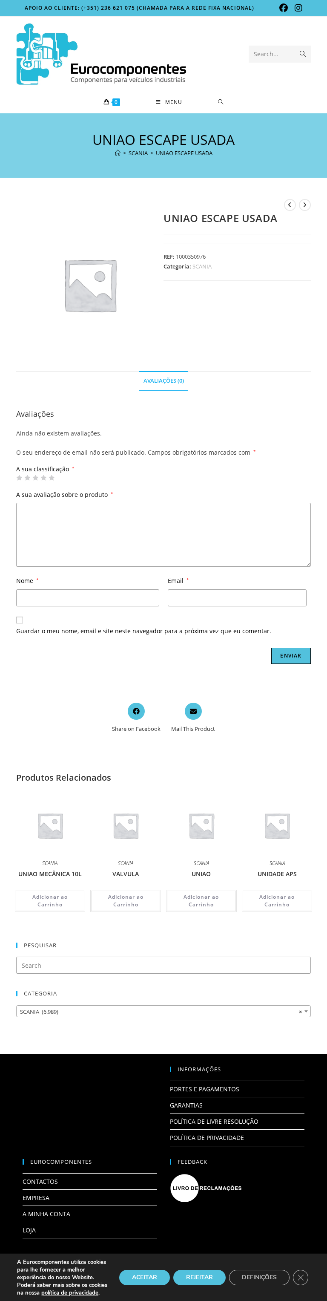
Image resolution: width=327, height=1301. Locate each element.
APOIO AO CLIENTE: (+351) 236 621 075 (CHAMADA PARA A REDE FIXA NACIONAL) (139, 8)
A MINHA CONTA (46, 1214)
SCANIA (202, 266)
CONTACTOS (40, 1181)
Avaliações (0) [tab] (163, 380)
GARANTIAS (186, 1105)
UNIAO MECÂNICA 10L (50, 874)
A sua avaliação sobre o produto (64, 494)
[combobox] (163, 1011)
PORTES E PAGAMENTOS (204, 1089)
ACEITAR (144, 1277)
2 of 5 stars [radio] (27, 478)
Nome (27, 581)
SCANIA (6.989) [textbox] (160, 1011)
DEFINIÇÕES (259, 1277)
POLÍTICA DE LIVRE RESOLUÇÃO (214, 1121)
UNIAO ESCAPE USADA (184, 153)
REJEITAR (199, 1277)
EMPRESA (36, 1198)
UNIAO (201, 874)
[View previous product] (290, 205)
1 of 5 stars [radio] (19, 478)
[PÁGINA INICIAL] (117, 153)
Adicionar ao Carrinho (50, 900)
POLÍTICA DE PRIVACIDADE (207, 1138)
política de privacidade (69, 1293)
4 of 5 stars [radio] (43, 478)
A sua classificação (45, 469)
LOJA (29, 1230)
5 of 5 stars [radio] (51, 478)
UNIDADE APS (277, 874)
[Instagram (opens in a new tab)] (296, 8)
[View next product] (305, 205)
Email (178, 581)
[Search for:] (221, 102)
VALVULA (125, 874)
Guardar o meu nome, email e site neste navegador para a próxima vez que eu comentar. (143, 631)
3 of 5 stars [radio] (35, 478)
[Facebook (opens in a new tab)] (283, 8)
